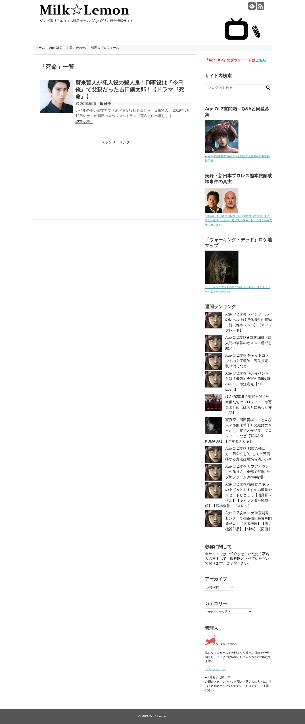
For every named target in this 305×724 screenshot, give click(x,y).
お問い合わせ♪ (76, 47)
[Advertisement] (77, 176)
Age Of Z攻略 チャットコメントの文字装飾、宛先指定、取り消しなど (248, 360)
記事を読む (84, 122)
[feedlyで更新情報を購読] (252, 6)
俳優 (107, 104)
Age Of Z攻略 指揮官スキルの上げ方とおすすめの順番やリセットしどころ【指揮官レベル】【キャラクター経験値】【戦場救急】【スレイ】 (238, 495)
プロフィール (215, 669)
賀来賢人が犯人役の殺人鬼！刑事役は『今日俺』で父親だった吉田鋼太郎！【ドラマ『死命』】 (129, 89)
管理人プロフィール (105, 47)
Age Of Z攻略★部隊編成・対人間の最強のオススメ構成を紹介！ (248, 343)
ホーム (40, 47)
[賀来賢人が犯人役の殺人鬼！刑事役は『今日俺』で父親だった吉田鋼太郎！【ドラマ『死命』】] (56, 96)
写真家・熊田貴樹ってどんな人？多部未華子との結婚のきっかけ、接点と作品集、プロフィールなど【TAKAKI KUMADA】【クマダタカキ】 (238, 430)
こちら (260, 60)
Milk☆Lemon (157, 716)
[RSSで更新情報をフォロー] (260, 6)
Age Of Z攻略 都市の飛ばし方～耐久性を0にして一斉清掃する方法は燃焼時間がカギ (248, 454)
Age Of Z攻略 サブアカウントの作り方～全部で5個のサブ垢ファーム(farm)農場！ (247, 471)
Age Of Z (55, 47)
